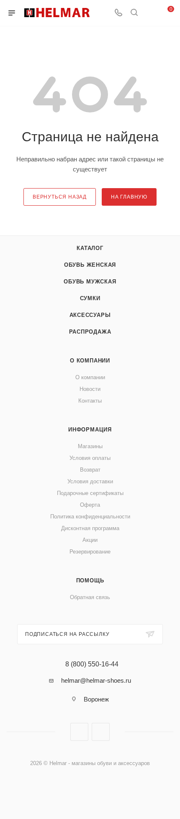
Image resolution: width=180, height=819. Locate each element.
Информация (90, 429)
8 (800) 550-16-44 (91, 664)
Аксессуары (90, 315)
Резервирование (90, 552)
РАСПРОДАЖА (90, 332)
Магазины (90, 446)
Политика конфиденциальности (90, 516)
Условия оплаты (90, 458)
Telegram (101, 732)
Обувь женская (90, 265)
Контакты (90, 401)
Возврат (90, 470)
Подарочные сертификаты (90, 493)
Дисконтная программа (90, 528)
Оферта (90, 505)
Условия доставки (90, 481)
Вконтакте (79, 732)
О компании (90, 360)
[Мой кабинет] (150, 13)
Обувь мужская (90, 281)
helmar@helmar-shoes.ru (96, 680)
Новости (90, 389)
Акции (90, 540)
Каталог (90, 248)
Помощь (90, 580)
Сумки (90, 298)
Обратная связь (90, 597)
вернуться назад (60, 197)
